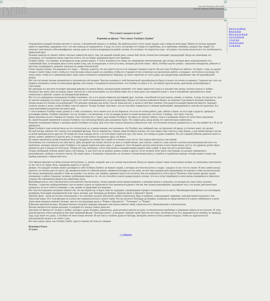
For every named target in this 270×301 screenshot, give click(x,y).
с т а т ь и (234, 39)
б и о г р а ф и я (237, 28)
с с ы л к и (234, 45)
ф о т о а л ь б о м (238, 34)
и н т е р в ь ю (236, 37)
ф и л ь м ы (235, 31)
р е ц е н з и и (236, 42)
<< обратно (126, 234)
